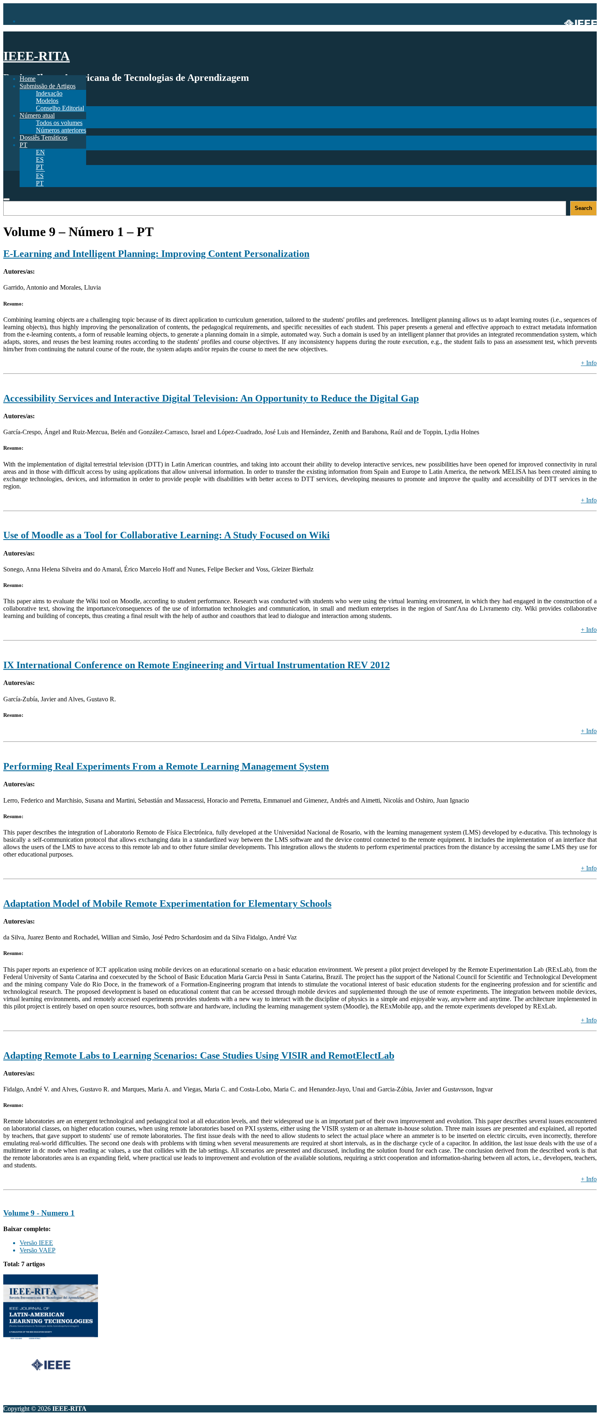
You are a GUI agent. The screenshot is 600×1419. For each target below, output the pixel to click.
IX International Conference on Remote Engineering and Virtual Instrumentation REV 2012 (196, 665)
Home (28, 78)
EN (40, 152)
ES (40, 175)
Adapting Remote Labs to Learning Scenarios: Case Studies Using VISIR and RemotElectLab (198, 1055)
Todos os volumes (59, 122)
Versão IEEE (36, 1242)
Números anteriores (61, 130)
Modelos (47, 100)
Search (583, 208)
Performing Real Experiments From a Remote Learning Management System (166, 766)
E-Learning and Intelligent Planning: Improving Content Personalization (156, 253)
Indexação (49, 93)
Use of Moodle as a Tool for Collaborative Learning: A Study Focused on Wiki (166, 535)
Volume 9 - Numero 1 (39, 1213)
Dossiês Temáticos (43, 137)
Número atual (37, 115)
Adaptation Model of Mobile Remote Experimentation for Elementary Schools (167, 903)
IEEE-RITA (36, 56)
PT (40, 183)
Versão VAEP (38, 1250)
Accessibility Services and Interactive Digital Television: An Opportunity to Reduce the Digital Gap (211, 398)
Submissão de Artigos (48, 86)
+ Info (589, 362)
